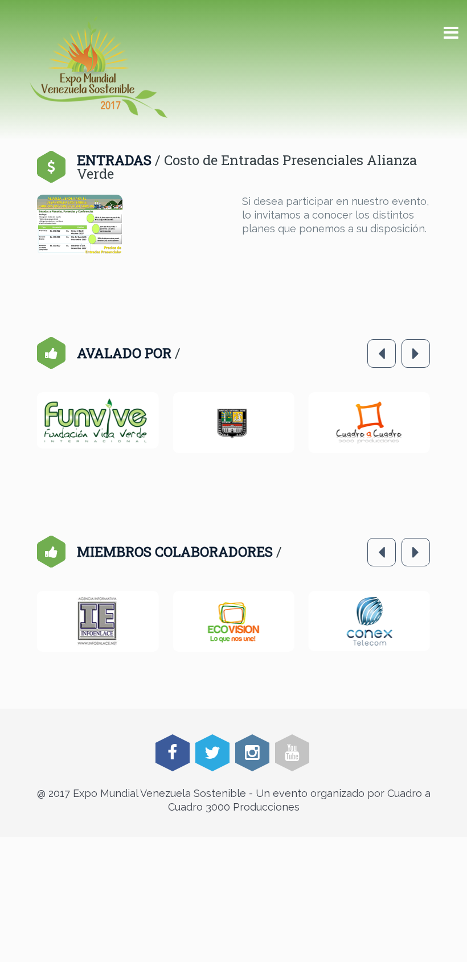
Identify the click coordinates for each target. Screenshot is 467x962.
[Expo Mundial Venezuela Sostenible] (98, 67)
